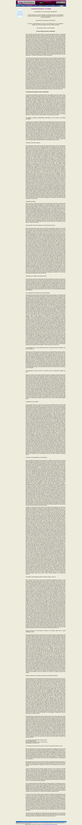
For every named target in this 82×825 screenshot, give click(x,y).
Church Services (60, 821)
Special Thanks (52, 821)
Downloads (52, 5)
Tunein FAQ (22, 821)
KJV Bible (23, 5)
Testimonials (46, 5)
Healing (35, 5)
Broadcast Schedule (26, 821)
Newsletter (45, 821)
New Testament (19, 14)
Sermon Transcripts (31, 821)
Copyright (45, 824)
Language (40, 5)
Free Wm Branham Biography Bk (38, 821)
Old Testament (20, 13)
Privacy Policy (49, 824)
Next (20, 821)
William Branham (29, 5)
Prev (18, 821)
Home (17, 821)
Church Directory (64, 821)
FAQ (57, 5)
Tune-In (18, 5)
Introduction (20, 11)
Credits (56, 824)
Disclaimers (53, 824)
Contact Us (56, 821)
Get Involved (48, 821)
